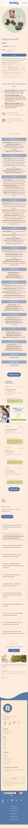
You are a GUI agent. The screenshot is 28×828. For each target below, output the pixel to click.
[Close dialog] (26, 406)
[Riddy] (14, 3)
